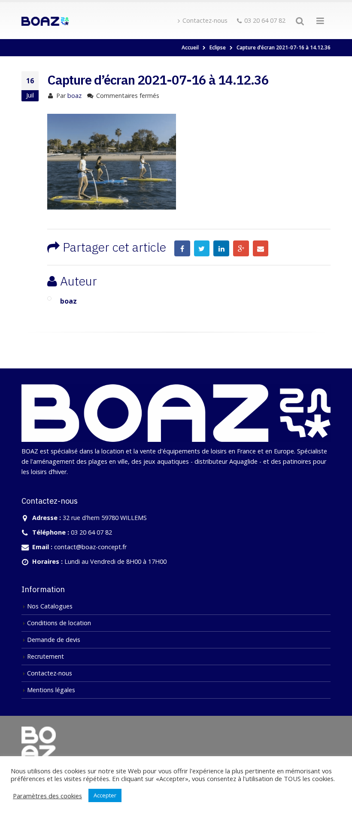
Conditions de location (59, 623)
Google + (241, 248)
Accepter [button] (105, 795)
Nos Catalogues (50, 606)
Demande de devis (53, 640)
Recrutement (45, 656)
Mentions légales (51, 690)
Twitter (202, 248)
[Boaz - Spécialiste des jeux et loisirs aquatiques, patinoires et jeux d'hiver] (45, 20)
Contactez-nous (205, 20)
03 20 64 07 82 (264, 20)
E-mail (261, 248)
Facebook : (182, 248)
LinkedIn (221, 248)
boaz (74, 95)
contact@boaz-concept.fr (90, 547)
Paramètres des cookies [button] (47, 796)
